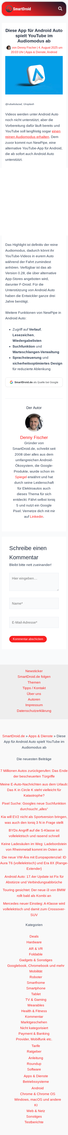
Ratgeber (34, 1051)
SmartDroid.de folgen (34, 677)
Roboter (36, 977)
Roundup (34, 1064)
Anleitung (35, 1058)
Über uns (34, 694)
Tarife (36, 1046)
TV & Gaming (35, 1000)
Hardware (34, 942)
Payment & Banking (34, 1033)
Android (52, 52)
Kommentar (34, 1016)
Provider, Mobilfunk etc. (34, 1039)
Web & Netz (35, 1111)
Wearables (35, 1005)
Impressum (34, 705)
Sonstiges (34, 1116)
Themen (34, 682)
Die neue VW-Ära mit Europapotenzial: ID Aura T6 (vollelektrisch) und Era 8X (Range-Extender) (34, 863)
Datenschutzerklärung (34, 711)
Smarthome (36, 983)
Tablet (36, 994)
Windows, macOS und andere (37, 1099)
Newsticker (34, 671)
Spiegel (21, 477)
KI (36, 1105)
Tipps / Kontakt (34, 688)
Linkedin (36, 516)
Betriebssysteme (36, 1082)
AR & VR (36, 949)
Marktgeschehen (34, 1022)
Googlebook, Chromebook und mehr (35, 966)
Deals (34, 936)
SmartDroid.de (13, 736)
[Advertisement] (34, 202)
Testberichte (34, 1122)
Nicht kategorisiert (34, 1028)
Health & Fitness (34, 1011)
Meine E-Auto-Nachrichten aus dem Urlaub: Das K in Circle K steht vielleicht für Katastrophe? (34, 790)
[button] (60, 9)
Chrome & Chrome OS (37, 1094)
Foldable (36, 954)
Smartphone (36, 988)
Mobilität (35, 971)
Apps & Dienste (36, 52)
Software (34, 1069)
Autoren (34, 699)
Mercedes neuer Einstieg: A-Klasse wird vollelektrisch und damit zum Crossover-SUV (34, 909)
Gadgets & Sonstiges (35, 960)
